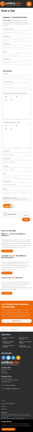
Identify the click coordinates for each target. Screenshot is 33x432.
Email (5, 51)
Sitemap (3, 406)
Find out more (6, 424)
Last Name (7, 44)
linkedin (13, 358)
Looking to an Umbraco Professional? (13, 256)
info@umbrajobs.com (12, 388)
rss (18, 358)
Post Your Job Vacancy (23, 338)
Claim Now (7, 293)
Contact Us (7, 251)
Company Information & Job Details (15, 93)
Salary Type (6, 181)
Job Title (6, 74)
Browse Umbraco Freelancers (8, 342)
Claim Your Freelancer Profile (25, 346)
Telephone (6, 59)
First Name (7, 36)
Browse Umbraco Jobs (8, 338)
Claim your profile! (12, 278)
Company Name (8, 29)
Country (6, 166)
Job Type (6, 151)
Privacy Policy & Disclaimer (8, 403)
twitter (8, 358)
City (4, 173)
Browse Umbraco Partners (8, 346)
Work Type (7, 158)
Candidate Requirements (11, 122)
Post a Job (7, 273)
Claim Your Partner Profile (25, 342)
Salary (5, 189)
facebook (3, 358)
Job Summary (8, 81)
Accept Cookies (8, 429)
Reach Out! (16, 321)
